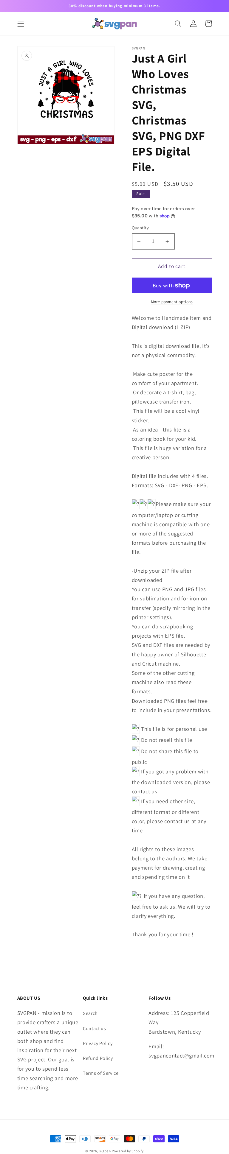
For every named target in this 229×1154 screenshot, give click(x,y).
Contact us (94, 1028)
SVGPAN (27, 1012)
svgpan (105, 1151)
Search (90, 1013)
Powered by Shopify (128, 1151)
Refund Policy (98, 1058)
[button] (20, 23)
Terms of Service (101, 1073)
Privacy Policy (98, 1043)
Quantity (140, 228)
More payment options (172, 301)
